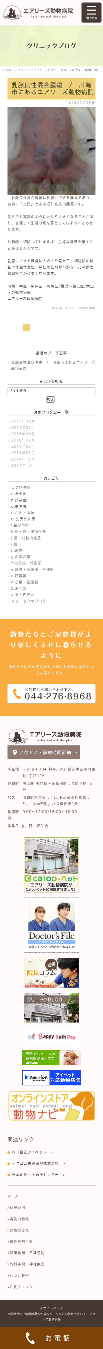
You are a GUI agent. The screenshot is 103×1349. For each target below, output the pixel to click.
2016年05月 (23, 446)
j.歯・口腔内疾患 (26, 538)
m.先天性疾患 (23, 519)
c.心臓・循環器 (24, 582)
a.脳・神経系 (22, 594)
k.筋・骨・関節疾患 (28, 531)
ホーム (13, 1196)
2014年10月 (23, 465)
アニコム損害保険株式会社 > (38, 1163)
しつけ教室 (21, 487)
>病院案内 (16, 1207)
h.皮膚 (17, 550)
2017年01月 (23, 427)
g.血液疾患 (21, 556)
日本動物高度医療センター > (38, 1174)
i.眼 (14, 544)
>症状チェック (20, 1287)
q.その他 (19, 493)
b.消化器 (19, 588)
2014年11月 (23, 459)
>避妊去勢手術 (20, 1241)
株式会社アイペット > (32, 1152)
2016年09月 (23, 434)
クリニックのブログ (28, 601)
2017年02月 (23, 421)
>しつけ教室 (18, 1275)
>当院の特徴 (18, 1219)
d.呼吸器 (19, 576)
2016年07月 (23, 440)
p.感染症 (19, 500)
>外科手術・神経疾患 (26, 1264)
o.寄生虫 (19, 506)
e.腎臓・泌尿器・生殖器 (32, 569)
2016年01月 (23, 453)
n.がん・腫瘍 (23, 512)
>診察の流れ (18, 1230)
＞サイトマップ (51, 1308)
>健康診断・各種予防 (26, 1253)
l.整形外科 (20, 525)
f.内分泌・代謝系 (26, 563)
